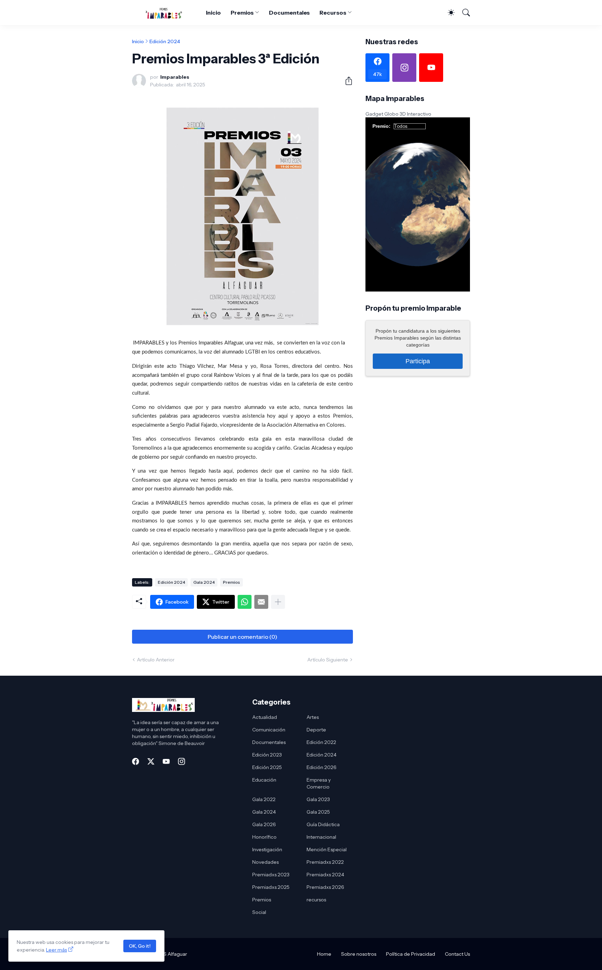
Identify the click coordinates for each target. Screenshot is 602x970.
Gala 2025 (318, 812)
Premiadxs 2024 (325, 874)
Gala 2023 (318, 799)
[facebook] (135, 761)
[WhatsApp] (245, 602)
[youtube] (431, 67)
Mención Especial (327, 849)
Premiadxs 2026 (325, 887)
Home (324, 954)
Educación (264, 780)
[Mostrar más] (278, 602)
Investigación (267, 849)
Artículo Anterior (156, 660)
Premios (242, 12)
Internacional (321, 837)
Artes (313, 717)
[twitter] (150, 761)
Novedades (265, 862)
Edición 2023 (267, 755)
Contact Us (457, 954)
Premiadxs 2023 (271, 874)
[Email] (261, 602)
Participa (418, 360)
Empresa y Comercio (319, 783)
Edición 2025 (267, 767)
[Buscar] (463, 13)
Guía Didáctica (323, 824)
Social (259, 912)
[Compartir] (346, 81)
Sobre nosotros (358, 954)
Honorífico (264, 837)
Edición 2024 (164, 41)
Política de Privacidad (410, 954)
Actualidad (264, 717)
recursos (316, 900)
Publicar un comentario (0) (242, 636)
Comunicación (268, 730)
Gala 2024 (204, 582)
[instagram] (404, 67)
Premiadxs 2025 (271, 887)
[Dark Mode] (448, 13)
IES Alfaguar (173, 954)
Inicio (213, 12)
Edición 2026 (322, 767)
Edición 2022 (321, 742)
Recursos (332, 12)
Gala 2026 (264, 824)
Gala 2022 (264, 799)
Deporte (316, 730)
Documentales (289, 12)
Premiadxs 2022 (325, 862)
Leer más (56, 950)
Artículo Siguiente (327, 660)
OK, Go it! (139, 946)
